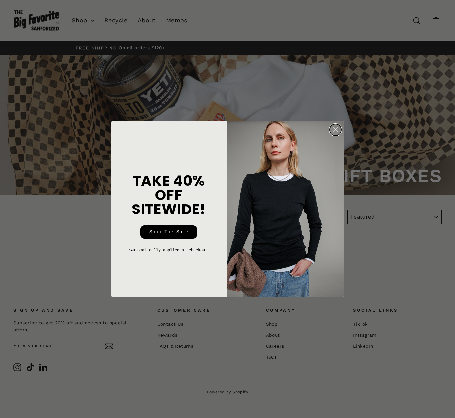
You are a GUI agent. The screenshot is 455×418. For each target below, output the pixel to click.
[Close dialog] (335, 130)
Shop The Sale (168, 232)
